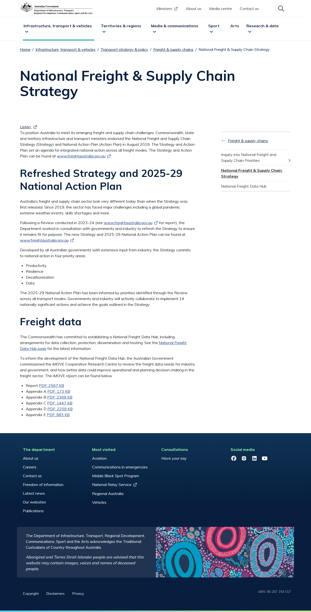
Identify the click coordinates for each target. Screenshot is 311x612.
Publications (33, 510)
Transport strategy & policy (124, 49)
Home (25, 49)
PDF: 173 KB (58, 391)
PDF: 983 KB (58, 414)
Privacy (78, 593)
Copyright (31, 593)
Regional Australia (107, 493)
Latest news (34, 493)
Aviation (99, 458)
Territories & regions (121, 25)
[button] (280, 8)
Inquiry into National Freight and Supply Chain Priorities (249, 157)
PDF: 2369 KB (59, 397)
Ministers (164, 8)
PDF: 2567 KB (51, 385)
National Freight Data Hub (244, 186)
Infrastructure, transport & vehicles (58, 25)
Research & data (262, 25)
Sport (213, 25)
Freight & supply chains (173, 49)
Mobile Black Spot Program (115, 475)
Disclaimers (55, 593)
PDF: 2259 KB (60, 408)
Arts (234, 25)
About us (193, 8)
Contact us (249, 8)
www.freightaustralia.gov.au (128, 222)
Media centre (220, 8)
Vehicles (99, 502)
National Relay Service (111, 484)
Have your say (174, 458)
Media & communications (174, 25)
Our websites (34, 502)
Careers (29, 467)
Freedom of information (43, 484)
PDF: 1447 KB (59, 403)
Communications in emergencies (120, 467)
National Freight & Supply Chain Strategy (252, 173)
